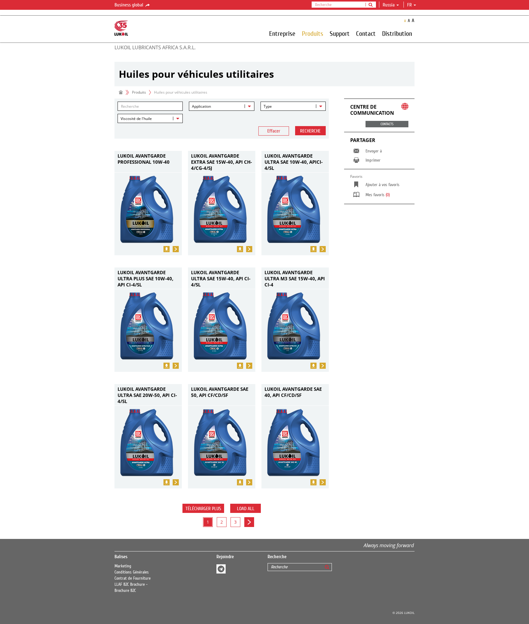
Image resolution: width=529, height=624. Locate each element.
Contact (366, 33)
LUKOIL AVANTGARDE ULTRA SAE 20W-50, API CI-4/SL (147, 395)
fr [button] (410, 5)
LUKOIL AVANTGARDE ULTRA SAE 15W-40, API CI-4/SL (220, 278)
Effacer (273, 131)
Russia (389, 5)
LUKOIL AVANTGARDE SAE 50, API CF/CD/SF (219, 392)
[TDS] (166, 249)
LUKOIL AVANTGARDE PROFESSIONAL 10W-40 (144, 159)
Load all (245, 508)
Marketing (122, 566)
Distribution (397, 33)
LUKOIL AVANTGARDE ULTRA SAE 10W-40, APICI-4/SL (293, 161)
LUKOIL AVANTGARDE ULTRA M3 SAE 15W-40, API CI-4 (294, 278)
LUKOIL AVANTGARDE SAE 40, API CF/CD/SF (293, 392)
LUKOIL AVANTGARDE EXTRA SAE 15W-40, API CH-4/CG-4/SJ (221, 161)
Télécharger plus (203, 508)
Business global (129, 5)
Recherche (310, 131)
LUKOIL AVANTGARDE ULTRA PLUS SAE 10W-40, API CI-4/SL (145, 278)
